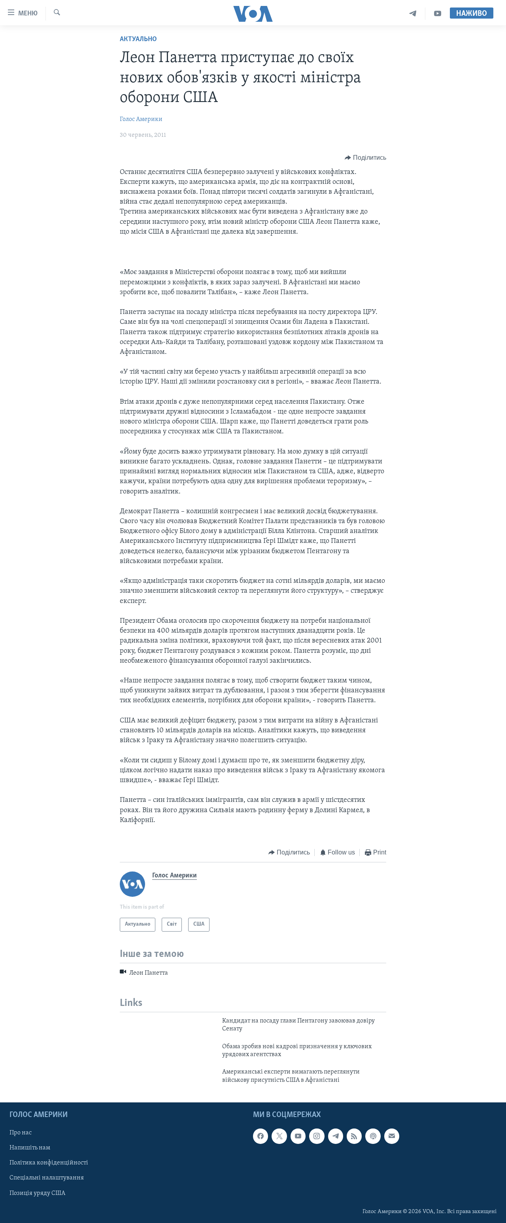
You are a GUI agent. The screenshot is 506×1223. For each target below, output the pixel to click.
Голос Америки (141, 119)
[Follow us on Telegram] (335, 1136)
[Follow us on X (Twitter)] (279, 1136)
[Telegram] (412, 14)
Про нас (20, 1133)
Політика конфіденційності (48, 1163)
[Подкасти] (372, 1136)
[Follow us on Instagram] (316, 1136)
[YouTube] (437, 14)
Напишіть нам (29, 1148)
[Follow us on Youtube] (298, 1136)
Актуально (138, 39)
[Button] (365, 158)
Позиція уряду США (37, 1193)
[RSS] (354, 1136)
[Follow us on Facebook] (260, 1136)
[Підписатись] (391, 1136)
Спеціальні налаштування (46, 1178)
